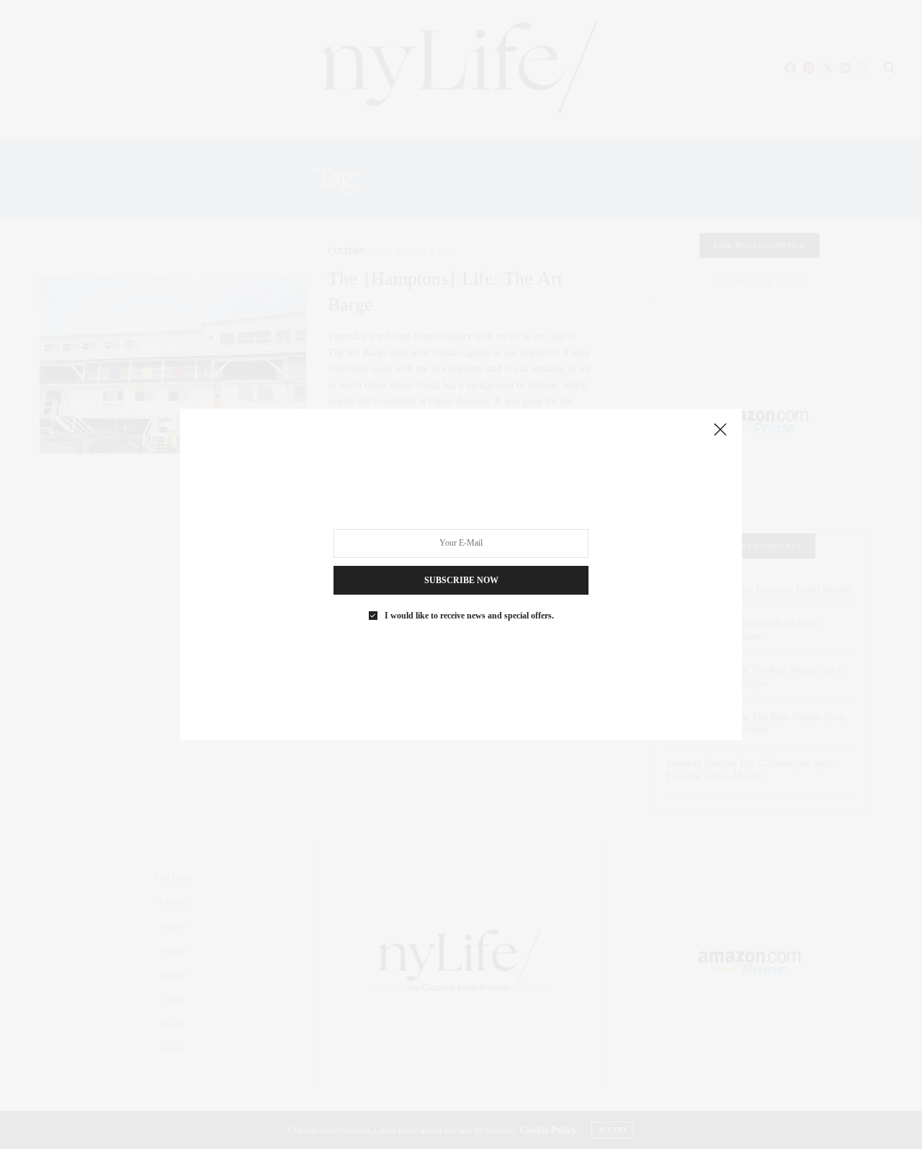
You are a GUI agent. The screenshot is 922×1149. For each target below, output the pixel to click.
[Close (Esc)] (720, 430)
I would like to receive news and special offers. (469, 615)
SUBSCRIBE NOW (461, 580)
